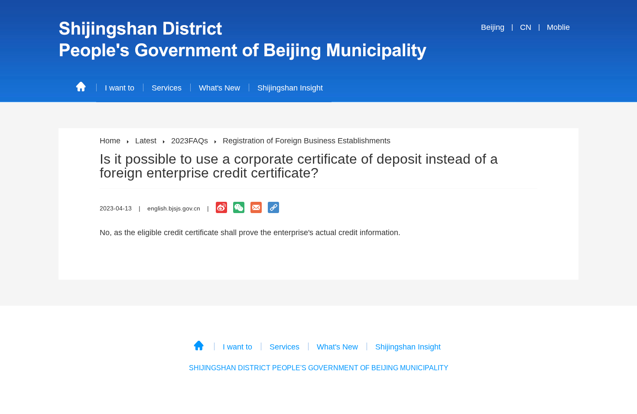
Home (110, 140)
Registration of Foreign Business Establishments (306, 140)
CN (525, 27)
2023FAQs (189, 140)
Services (167, 88)
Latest (145, 140)
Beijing (492, 27)
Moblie (558, 27)
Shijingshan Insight (290, 88)
